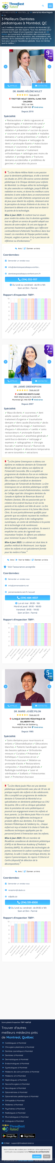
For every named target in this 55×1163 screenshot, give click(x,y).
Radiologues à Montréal (15, 1113)
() (34, 95)
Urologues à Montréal (14, 1121)
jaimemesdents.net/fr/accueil (21, 592)
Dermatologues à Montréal (16, 1059)
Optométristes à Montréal (16, 1092)
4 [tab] (30, 79)
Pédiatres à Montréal (14, 1104)
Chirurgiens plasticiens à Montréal (19, 1047)
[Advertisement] (27, 992)
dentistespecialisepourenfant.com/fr (24, 273)
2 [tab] (26, 79)
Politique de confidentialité (39, 1152)
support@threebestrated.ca (22, 1143)
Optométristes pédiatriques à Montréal (21, 1096)
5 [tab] (31, 374)
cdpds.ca (12, 896)
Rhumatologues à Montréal (16, 1117)
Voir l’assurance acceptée (19, 566)
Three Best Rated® (26, 1161)
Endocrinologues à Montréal (17, 1063)
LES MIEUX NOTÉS (8, 12)
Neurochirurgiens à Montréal (17, 1084)
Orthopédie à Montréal (14, 1100)
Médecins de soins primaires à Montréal (22, 1072)
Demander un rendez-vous (19, 261)
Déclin (46, 1156)
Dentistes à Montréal (14, 1055)
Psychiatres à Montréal (15, 1109)
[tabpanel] (27, 67)
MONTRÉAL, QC (24, 12)
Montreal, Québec (20, 1037)
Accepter (37, 1156)
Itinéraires (38, 107)
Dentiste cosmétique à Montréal (19, 1051)
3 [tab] (28, 79)
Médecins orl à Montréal (15, 1076)
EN (5, 15)
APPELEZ (13, 86)
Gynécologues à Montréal (16, 1067)
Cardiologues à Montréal (15, 1043)
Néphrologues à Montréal (16, 1080)
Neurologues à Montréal (15, 1088)
